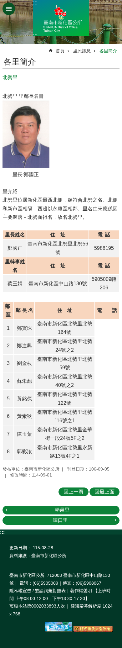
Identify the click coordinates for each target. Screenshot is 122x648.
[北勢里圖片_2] (93, 630)
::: (35, 2)
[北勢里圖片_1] (58, 630)
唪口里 (60, 520)
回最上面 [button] (104, 491)
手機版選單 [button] (9, 9)
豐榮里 (61, 510)
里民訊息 (82, 50)
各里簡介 (108, 50)
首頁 (60, 50)
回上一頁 (74, 491)
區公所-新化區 (61, 18)
